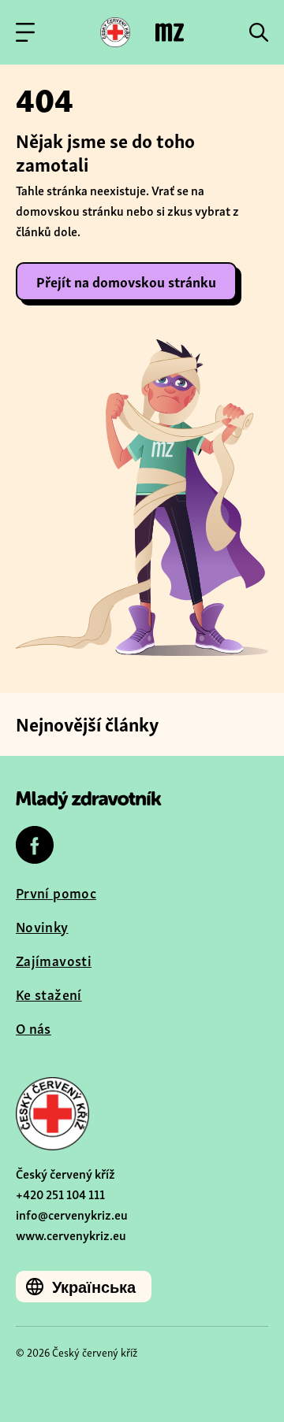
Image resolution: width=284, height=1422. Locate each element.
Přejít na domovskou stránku (126, 281)
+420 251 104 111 (60, 1193)
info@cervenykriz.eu (72, 1214)
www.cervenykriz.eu (71, 1234)
